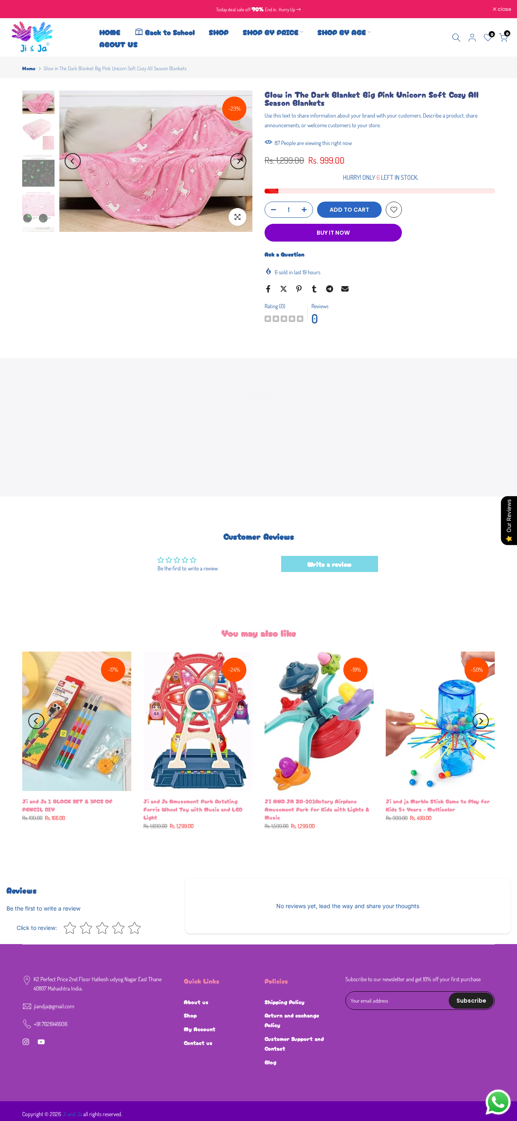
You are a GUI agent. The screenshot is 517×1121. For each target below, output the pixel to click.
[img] (284, 319)
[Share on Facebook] (268, 288)
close (17, 9)
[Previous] (73, 161)
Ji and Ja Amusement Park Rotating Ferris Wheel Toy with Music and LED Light (192, 809)
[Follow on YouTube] (41, 1042)
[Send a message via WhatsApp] (498, 1102)
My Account (200, 1029)
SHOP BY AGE (341, 32)
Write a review (329, 564)
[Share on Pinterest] (299, 288)
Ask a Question (285, 254)
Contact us (198, 1043)
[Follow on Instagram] (25, 1042)
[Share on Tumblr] (314, 288)
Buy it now (333, 233)
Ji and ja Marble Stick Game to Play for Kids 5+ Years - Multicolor (438, 805)
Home (29, 68)
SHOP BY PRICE (270, 32)
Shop (190, 1015)
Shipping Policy (285, 1002)
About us (196, 1002)
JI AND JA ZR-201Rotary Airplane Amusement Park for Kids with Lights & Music (317, 809)
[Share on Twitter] (283, 288)
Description (259, 395)
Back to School (170, 32)
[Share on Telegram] (329, 288)
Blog (270, 1062)
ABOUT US (118, 44)
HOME (109, 32)
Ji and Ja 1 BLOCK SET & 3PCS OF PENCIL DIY (67, 805)
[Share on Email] (345, 288)
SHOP (219, 32)
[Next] (238, 161)
